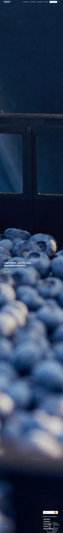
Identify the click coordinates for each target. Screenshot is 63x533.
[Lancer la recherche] (55, 512)
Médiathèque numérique (48, 528)
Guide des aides (47, 521)
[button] (58, 2)
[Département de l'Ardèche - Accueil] (7, 2)
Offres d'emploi (47, 519)
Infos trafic (46, 526)
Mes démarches (40, 1)
